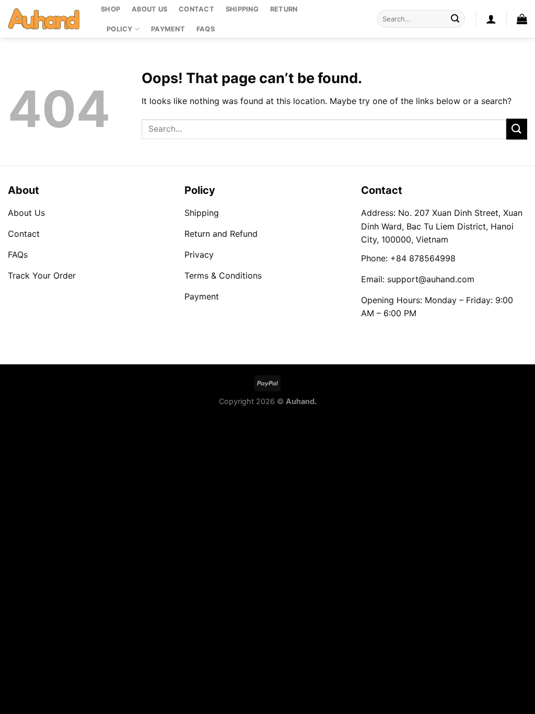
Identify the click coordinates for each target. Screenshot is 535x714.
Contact (196, 9)
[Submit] (455, 19)
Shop (110, 9)
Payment (168, 29)
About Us (149, 9)
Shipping (242, 9)
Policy (120, 29)
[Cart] (522, 18)
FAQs (205, 29)
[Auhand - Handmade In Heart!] (46, 19)
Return (284, 9)
